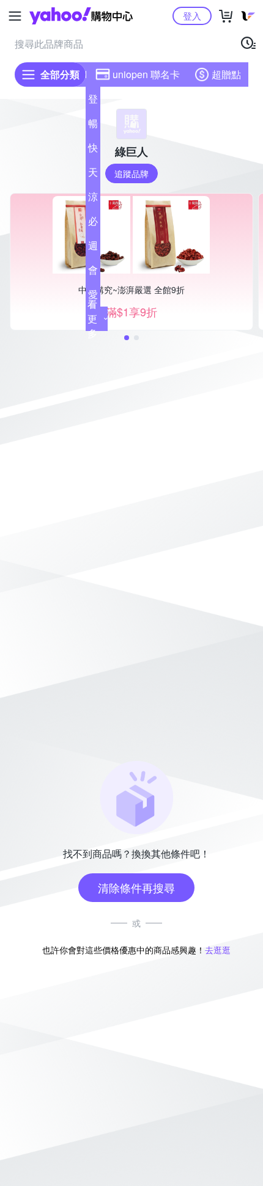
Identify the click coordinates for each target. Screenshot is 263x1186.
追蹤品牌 (131, 173)
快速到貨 (93, 150)
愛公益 (93, 297)
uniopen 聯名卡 (146, 74)
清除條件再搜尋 (136, 887)
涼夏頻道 (93, 199)
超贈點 (226, 74)
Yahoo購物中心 (81, 15)
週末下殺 (93, 248)
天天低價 (93, 174)
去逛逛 (218, 950)
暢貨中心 (93, 126)
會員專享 (93, 272)
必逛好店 (93, 223)
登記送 (93, 101)
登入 (192, 15)
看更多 (92, 318)
